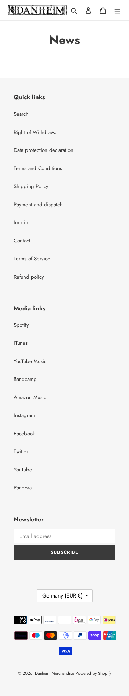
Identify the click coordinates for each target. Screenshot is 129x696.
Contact (22, 241)
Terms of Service (32, 258)
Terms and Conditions (38, 168)
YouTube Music (30, 361)
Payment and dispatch (38, 204)
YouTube (23, 470)
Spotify (21, 325)
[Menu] (117, 10)
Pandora (23, 487)
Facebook (24, 433)
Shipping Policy (31, 186)
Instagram (24, 415)
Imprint (22, 222)
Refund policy (29, 277)
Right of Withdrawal (35, 132)
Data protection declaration (43, 150)
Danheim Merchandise (54, 673)
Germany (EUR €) (62, 596)
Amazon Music (30, 397)
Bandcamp (25, 379)
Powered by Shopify (93, 673)
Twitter (21, 451)
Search (21, 114)
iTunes (21, 343)
